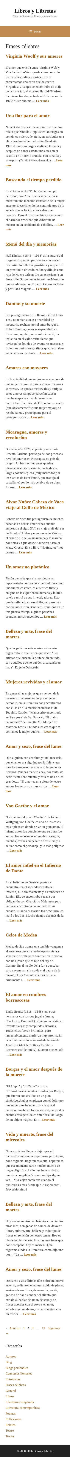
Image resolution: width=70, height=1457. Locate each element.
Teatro (10, 1430)
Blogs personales (17, 1368)
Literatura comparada (20, 1402)
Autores (11, 1356)
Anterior (13, 1328)
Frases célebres (16, 1385)
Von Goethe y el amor (27, 805)
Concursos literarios (19, 1373)
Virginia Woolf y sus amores (34, 56)
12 (44, 1328)
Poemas (11, 1413)
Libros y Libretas (35, 11)
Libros (10, 1396)
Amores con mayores (27, 367)
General (11, 1390)
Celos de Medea (21, 934)
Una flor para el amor (27, 115)
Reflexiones (13, 1419)
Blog (9, 1362)
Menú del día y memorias (31, 244)
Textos (10, 1436)
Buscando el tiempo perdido (34, 179)
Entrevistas (13, 1379)
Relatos (10, 1425)
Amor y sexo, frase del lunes (34, 746)
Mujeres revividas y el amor (34, 681)
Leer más (42, 101)
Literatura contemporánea (23, 1407)
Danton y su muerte (25, 303)
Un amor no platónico (27, 566)
